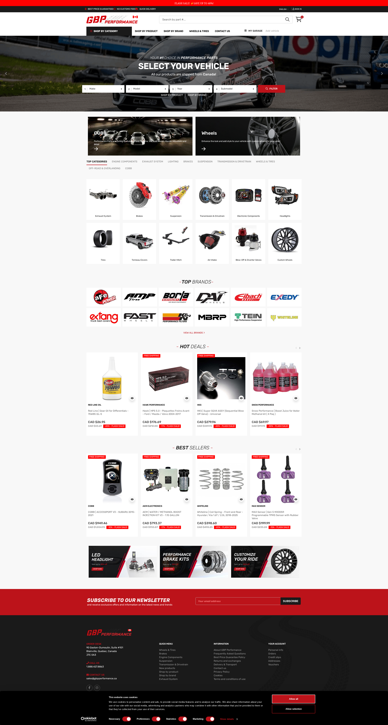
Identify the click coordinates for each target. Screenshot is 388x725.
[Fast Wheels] (139, 317)
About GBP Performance (227, 650)
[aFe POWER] (103, 297)
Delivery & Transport (225, 664)
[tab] (124, 162)
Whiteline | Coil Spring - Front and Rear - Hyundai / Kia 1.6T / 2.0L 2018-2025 (220, 514)
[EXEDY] (284, 297)
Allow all (293, 699)
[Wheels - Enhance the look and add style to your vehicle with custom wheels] (204, 149)
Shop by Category (105, 31)
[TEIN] (248, 317)
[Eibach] (248, 297)
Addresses (274, 660)
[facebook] (89, 688)
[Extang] (103, 317)
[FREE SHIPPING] (167, 378)
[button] (299, 20)
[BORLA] (176, 297)
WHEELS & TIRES (199, 31)
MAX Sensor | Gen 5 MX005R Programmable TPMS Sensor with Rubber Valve (275, 515)
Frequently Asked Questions (230, 653)
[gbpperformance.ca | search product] (287, 19)
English (283, 9)
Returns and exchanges (227, 660)
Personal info (275, 650)
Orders (272, 653)
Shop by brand (173, 31)
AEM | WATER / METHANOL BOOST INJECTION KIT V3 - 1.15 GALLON (162, 514)
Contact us (222, 31)
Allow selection (294, 709)
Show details (227, 719)
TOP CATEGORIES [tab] (97, 161)
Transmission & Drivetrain (173, 664)
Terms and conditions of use (230, 679)
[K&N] (176, 317)
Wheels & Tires (167, 650)
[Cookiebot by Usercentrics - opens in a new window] (88, 719)
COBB (100, 133)
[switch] (156, 719)
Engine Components (170, 657)
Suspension (165, 660)
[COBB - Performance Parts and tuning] (96, 149)
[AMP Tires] (139, 297)
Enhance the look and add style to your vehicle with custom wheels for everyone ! (241, 141)
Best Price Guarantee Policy (229, 657)
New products (167, 668)
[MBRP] (212, 317)
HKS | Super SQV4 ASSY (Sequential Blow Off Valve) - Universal (220, 412)
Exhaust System (168, 679)
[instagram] (97, 688)
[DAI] (212, 297)
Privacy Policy (222, 671)
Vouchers (273, 664)
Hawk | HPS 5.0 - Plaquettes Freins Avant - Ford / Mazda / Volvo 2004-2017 (166, 412)
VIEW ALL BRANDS (193, 332)
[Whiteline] (284, 317)
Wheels (209, 133)
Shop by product (146, 31)
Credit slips (274, 657)
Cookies (218, 675)
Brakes (163, 653)
